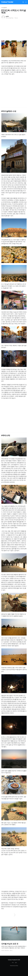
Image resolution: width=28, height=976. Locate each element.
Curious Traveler (7, 2)
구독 (13, 962)
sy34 (7, 16)
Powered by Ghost (14, 965)
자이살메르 (4, 7)
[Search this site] (23, 2)
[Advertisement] (14, 31)
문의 (16, 962)
